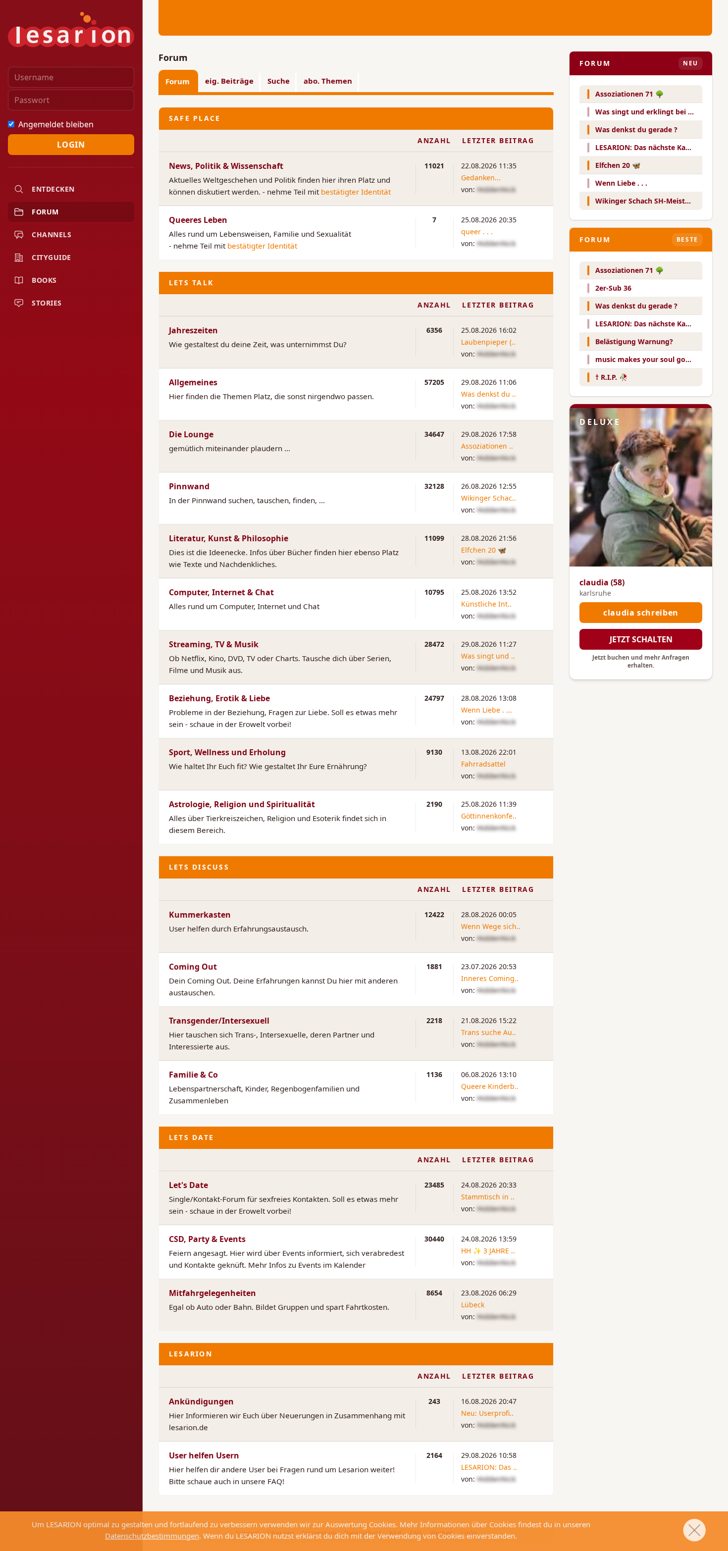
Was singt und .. (488, 656)
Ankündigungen (201, 1401)
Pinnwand (189, 486)
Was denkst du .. (488, 394)
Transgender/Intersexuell (219, 1020)
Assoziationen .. (487, 446)
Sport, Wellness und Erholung (227, 752)
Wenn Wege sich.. (490, 926)
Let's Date (188, 1185)
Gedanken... (481, 177)
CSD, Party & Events (207, 1239)
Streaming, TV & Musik (214, 644)
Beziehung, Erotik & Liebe (219, 698)
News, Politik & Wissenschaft (226, 165)
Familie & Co (193, 1074)
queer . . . (477, 231)
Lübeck (472, 1304)
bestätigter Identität (356, 192)
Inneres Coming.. (490, 978)
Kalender (349, 1265)
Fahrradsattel (483, 764)
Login (71, 144)
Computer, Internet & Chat (221, 592)
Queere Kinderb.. (490, 1086)
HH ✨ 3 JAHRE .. (488, 1250)
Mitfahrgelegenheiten (212, 1293)
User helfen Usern (204, 1455)
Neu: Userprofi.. (487, 1413)
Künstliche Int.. (486, 604)
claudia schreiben (640, 612)
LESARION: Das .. (489, 1467)
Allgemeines (193, 382)
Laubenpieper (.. (488, 342)
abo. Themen (328, 81)
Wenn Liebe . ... (486, 710)
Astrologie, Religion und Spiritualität (242, 804)
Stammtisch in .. (488, 1196)
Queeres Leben (198, 219)
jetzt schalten (641, 639)
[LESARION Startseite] (71, 29)
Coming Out (193, 966)
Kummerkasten (200, 914)
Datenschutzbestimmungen (152, 1536)
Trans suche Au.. (488, 1032)
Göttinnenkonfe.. (489, 816)
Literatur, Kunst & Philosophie (228, 538)
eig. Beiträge (229, 81)
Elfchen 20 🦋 (483, 550)
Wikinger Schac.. (488, 498)
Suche (278, 81)
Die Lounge (191, 434)
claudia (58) (601, 582)
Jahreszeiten (193, 330)
